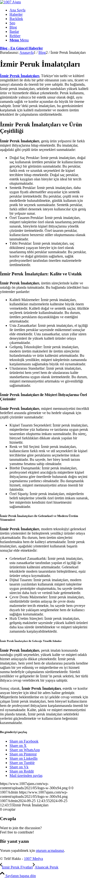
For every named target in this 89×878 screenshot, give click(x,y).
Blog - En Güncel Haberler (21, 48)
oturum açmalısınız (50, 850)
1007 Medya (33, 859)
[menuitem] (49, 10)
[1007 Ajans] (10, 2)
